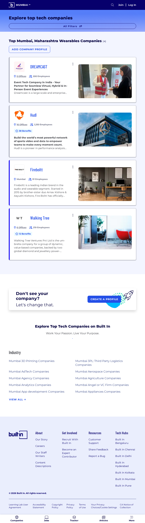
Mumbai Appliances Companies (97, 391)
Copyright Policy (57, 506)
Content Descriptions (43, 464)
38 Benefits (25, 131)
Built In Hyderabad (122, 464)
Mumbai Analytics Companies (30, 385)
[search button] (112, 5)
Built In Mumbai (125, 479)
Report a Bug (97, 456)
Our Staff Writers (41, 454)
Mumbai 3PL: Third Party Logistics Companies (99, 363)
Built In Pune (123, 485)
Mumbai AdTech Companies (29, 371)
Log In (132, 5)
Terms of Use (82, 506)
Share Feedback (98, 449)
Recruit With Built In (70, 441)
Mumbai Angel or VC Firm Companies (102, 385)
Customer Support (95, 441)
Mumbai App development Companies (36, 391)
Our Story (41, 439)
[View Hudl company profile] (73, 131)
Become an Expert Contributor (69, 453)
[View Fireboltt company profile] (73, 182)
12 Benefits (25, 233)
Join (121, 5)
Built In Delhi (123, 456)
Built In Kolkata (124, 472)
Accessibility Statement (39, 506)
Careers (40, 446)
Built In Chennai (125, 449)
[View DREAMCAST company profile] (73, 79)
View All (16, 399)
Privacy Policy (70, 506)
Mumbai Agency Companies (29, 378)
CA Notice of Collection (126, 506)
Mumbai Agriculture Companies (98, 378)
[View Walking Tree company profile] (73, 234)
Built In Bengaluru (121, 441)
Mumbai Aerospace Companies (97, 371)
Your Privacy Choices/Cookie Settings (104, 506)
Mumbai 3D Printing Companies (31, 361)
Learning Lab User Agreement (18, 506)
